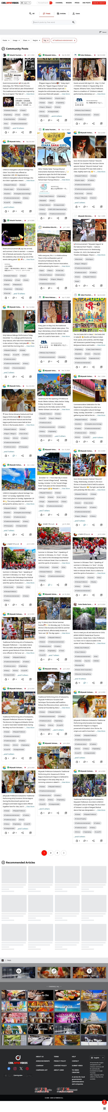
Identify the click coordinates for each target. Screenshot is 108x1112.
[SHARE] (22, 132)
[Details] (30, 132)
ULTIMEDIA (57, 1098)
